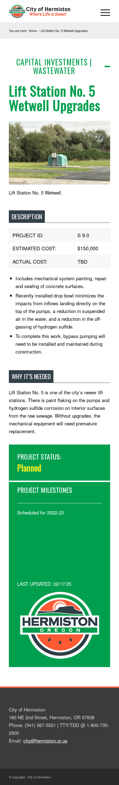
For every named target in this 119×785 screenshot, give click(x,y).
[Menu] (102, 11)
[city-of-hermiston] (49, 11)
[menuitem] (102, 11)
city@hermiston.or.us (45, 740)
